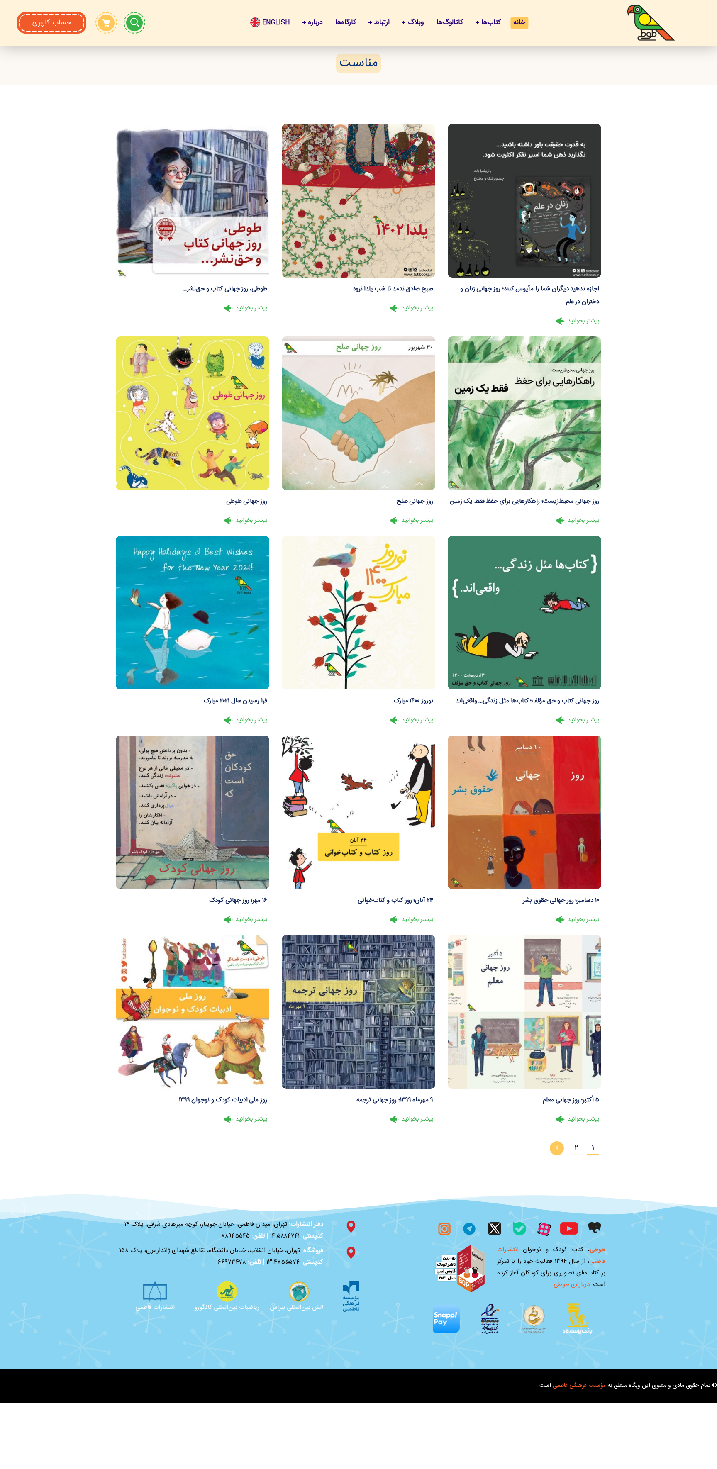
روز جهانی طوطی (246, 501)
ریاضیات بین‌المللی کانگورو (289, 1307)
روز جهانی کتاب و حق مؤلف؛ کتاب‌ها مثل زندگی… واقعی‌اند (527, 701)
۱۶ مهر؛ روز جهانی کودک (238, 900)
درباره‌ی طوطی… (569, 1284)
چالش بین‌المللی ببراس (145, 1307)
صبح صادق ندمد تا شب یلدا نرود (393, 289)
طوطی (597, 1250)
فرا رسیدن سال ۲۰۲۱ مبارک (235, 701)
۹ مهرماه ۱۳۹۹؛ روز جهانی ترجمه (394, 1100)
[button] (51, 23)
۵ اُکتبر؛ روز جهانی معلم (571, 1100)
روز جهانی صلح (415, 501)
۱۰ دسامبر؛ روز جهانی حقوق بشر (561, 900)
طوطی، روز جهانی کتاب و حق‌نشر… (225, 289)
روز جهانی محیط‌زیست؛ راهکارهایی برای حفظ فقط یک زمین (524, 501)
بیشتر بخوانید (583, 321)
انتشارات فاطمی (217, 1307)
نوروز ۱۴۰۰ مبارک (413, 701)
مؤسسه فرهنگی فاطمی (579, 1356)
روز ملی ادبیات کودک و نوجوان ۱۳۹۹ (223, 1100)
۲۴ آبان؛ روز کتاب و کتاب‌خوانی (395, 900)
